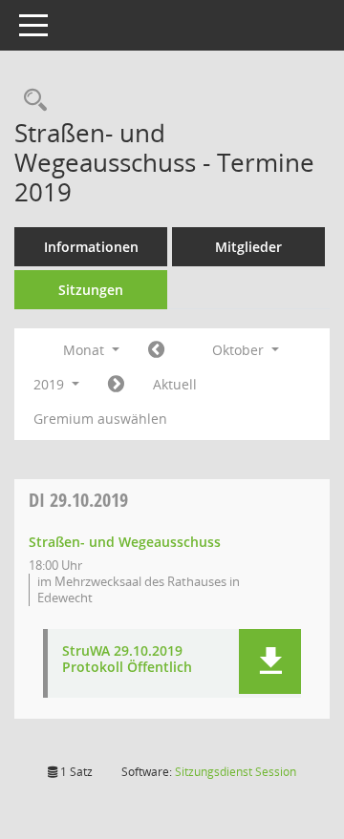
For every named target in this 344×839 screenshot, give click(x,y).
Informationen (91, 247)
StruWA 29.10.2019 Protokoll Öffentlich (127, 659)
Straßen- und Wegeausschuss (125, 542)
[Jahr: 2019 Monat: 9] (156, 350)
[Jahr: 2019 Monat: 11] (116, 384)
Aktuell (175, 384)
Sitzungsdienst (235, 772)
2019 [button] (50, 384)
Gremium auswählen (100, 418)
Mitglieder (248, 247)
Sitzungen (90, 290)
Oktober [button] (240, 350)
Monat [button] (85, 350)
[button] (270, 661)
